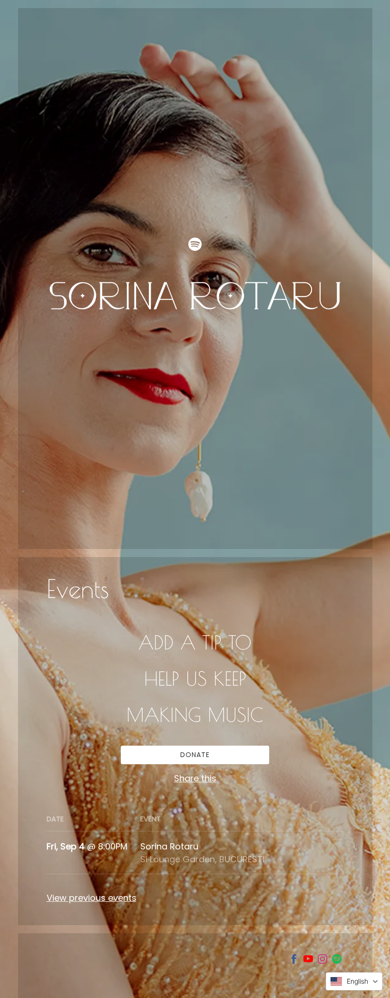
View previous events (91, 898)
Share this (195, 778)
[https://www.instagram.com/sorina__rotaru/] (322, 960)
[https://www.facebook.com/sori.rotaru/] (294, 960)
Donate (195, 754)
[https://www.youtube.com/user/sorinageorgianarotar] (308, 960)
